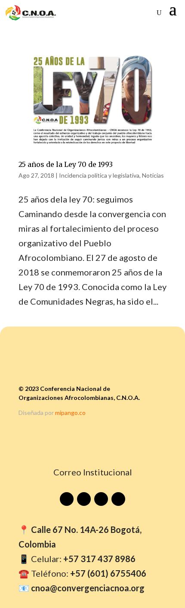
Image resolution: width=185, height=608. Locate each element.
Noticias (153, 175)
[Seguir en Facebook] (84, 499)
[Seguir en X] (118, 499)
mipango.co (70, 412)
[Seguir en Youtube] (67, 499)
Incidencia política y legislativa (99, 175)
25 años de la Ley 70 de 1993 (65, 164)
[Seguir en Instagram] (101, 499)
